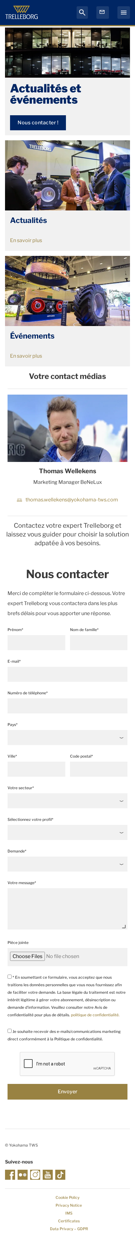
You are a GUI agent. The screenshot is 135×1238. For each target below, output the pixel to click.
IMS (69, 1213)
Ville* (12, 756)
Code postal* (81, 756)
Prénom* (15, 629)
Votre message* (22, 882)
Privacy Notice (69, 1205)
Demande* (17, 851)
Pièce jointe (18, 942)
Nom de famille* (84, 629)
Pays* (13, 724)
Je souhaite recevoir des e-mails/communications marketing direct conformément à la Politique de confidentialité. (64, 1035)
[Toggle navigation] (123, 12)
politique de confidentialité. (95, 1015)
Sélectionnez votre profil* (30, 819)
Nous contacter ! (38, 123)
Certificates (69, 1221)
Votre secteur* (21, 787)
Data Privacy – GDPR (69, 1228)
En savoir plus (26, 240)
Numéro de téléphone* (28, 693)
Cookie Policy (67, 1197)
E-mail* (14, 661)
